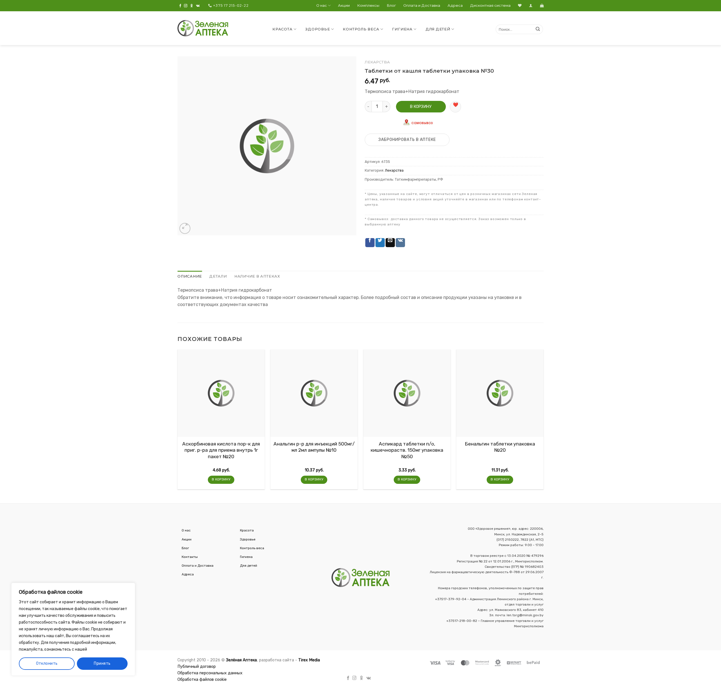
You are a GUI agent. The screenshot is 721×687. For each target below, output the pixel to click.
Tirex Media (309, 660)
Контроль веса (361, 29)
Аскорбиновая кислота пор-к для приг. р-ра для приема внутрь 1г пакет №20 (221, 450)
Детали (218, 276)
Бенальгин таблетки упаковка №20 (500, 447)
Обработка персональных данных (209, 673)
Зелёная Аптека (241, 660)
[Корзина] (542, 5)
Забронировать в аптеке (407, 139)
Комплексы (368, 5)
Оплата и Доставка (421, 5)
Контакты (190, 557)
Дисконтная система (490, 5)
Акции (344, 5)
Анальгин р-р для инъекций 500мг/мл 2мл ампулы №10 (314, 447)
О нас (321, 5)
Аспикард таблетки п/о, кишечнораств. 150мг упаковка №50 (407, 450)
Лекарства (377, 62)
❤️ (455, 104)
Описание (189, 276)
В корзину (420, 106)
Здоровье (317, 29)
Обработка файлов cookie (202, 679)
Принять (102, 663)
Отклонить (47, 663)
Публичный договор (196, 666)
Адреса (455, 5)
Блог (391, 5)
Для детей (438, 29)
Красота (282, 29)
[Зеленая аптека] (202, 28)
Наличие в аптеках (257, 276)
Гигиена (402, 29)
